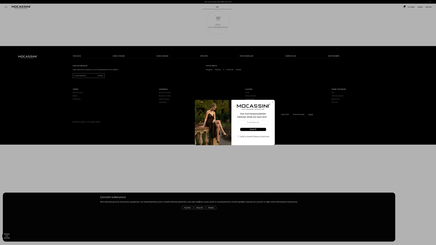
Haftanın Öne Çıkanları (7, 236)
